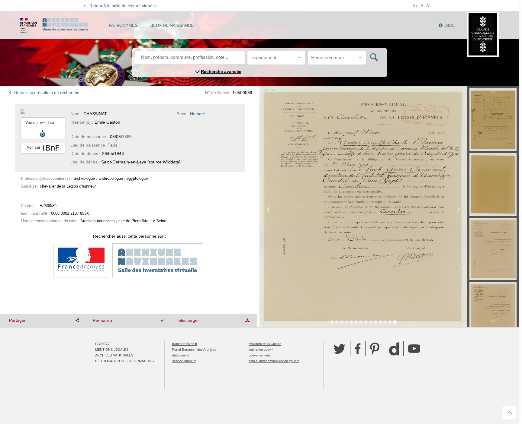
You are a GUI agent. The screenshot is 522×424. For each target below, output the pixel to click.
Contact (103, 344)
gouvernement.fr (261, 355)
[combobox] (277, 59)
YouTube (414, 348)
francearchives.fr (184, 344)
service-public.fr (184, 361)
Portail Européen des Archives (194, 349)
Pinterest (374, 348)
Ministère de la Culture (265, 344)
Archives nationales (114, 355)
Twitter (340, 348)
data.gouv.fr (180, 355)
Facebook (358, 348)
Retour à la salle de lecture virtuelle (123, 5)
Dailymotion (394, 348)
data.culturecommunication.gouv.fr (274, 361)
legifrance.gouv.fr (261, 349)
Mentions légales (111, 349)
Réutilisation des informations (124, 361)
